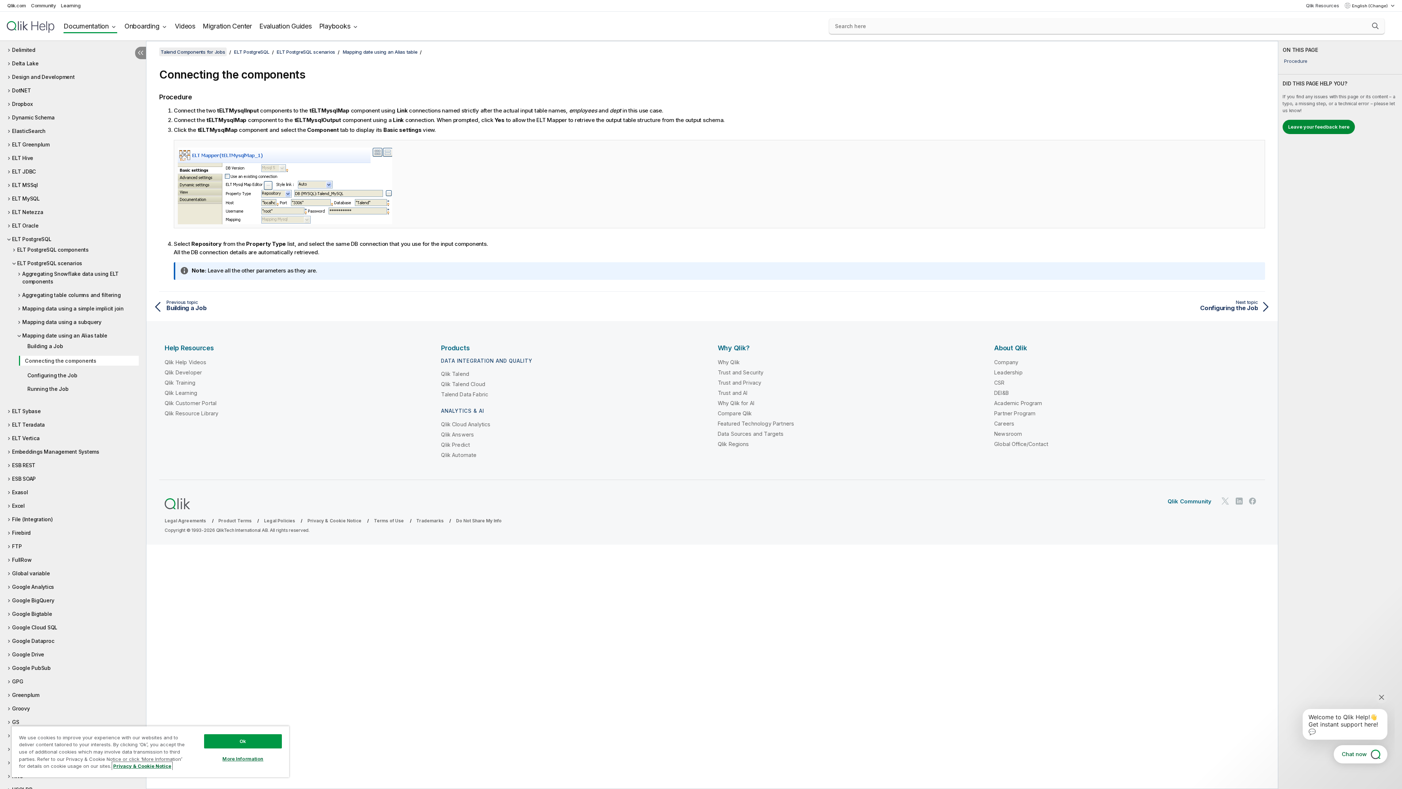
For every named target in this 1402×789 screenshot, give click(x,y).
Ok (243, 741)
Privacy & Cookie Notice (334, 520)
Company (1006, 362)
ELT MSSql (25, 185)
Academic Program (1018, 403)
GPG (17, 681)
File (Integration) (32, 519)
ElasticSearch (29, 131)
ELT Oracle (25, 225)
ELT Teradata (28, 425)
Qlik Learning (181, 393)
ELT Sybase (26, 411)
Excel (18, 506)
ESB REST (23, 465)
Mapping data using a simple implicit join (73, 308)
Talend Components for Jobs (193, 52)
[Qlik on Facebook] (1252, 501)
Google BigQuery (33, 600)
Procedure (1295, 61)
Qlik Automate (458, 455)
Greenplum (25, 695)
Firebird (21, 533)
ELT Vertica (25, 438)
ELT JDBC (24, 171)
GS (15, 722)
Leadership (1008, 372)
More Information (242, 759)
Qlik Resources (1322, 5)
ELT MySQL (26, 198)
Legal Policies (279, 520)
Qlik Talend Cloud (463, 384)
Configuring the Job (52, 375)
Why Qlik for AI (736, 403)
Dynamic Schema (33, 117)
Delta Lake (25, 63)
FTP (17, 546)
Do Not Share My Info (479, 520)
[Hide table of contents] (140, 53)
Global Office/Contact (1021, 444)
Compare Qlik (735, 413)
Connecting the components (60, 361)
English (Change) (1370, 5)
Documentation (86, 26)
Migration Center (227, 26)
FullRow (21, 560)
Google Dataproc (33, 641)
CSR (999, 383)
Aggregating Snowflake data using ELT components (70, 278)
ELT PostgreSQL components (53, 250)
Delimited (23, 50)
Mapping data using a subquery (61, 322)
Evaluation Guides (285, 26)
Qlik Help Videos (186, 362)
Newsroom (1008, 434)
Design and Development (43, 77)
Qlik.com (16, 5)
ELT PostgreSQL (31, 239)
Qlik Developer (183, 372)
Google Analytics (33, 587)
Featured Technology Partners (756, 423)
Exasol (20, 492)
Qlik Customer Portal (191, 403)
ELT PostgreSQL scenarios (49, 263)
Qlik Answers (457, 434)
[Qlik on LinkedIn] (1239, 501)
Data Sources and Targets (751, 434)
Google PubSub (31, 668)
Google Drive (28, 654)
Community (43, 5)
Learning (70, 5)
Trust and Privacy (740, 383)
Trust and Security (741, 372)
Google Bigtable (32, 614)
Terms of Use (389, 520)
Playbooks (334, 26)
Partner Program (1014, 413)
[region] (150, 751)
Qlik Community (1189, 501)
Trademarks (430, 520)
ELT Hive (22, 158)
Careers (1004, 423)
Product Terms (235, 520)
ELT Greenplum (31, 144)
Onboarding (142, 26)
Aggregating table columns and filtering (71, 295)
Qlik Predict (455, 445)
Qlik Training (180, 383)
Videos (185, 26)
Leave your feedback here (1318, 127)
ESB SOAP (24, 479)
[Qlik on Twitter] (1225, 501)
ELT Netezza (27, 212)
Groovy (21, 708)
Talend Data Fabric (464, 394)
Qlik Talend (455, 374)
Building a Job (45, 346)
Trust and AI (733, 393)
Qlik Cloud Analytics (465, 424)
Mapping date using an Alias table (64, 335)
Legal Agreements (185, 520)
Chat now (1354, 754)
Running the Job (47, 389)
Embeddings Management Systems (55, 452)
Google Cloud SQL (34, 627)
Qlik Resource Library (191, 413)
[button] (1375, 26)
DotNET (21, 90)
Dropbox (22, 104)
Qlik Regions (733, 444)
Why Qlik (729, 362)
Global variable (31, 573)
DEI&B (1001, 393)
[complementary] (1340, 415)
